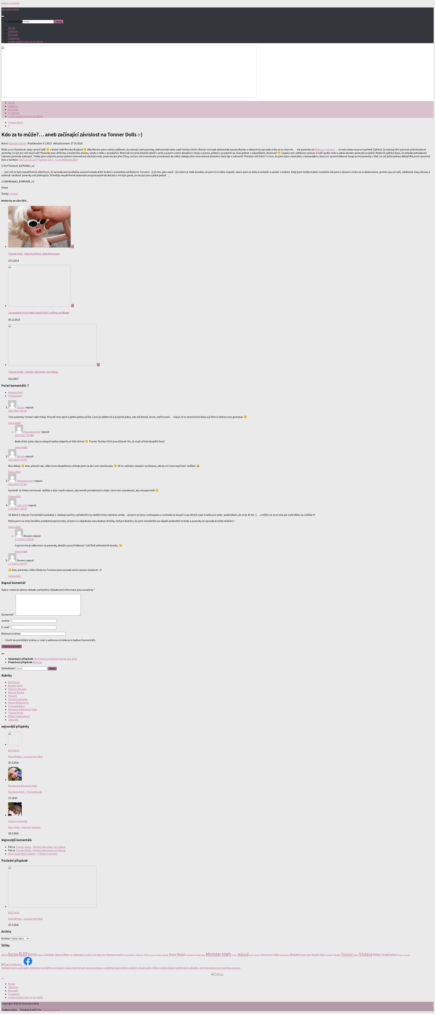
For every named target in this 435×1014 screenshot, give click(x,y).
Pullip (276, 954)
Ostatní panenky (18, 699)
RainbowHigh (284, 955)
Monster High (218, 954)
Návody (12, 695)
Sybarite (337, 954)
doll (70, 955)
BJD (23, 954)
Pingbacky (15, 395)
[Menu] (2, 16)
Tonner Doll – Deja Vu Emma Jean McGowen (34, 253)
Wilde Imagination (19, 716)
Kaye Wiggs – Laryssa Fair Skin (25, 756)
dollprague (78, 954)
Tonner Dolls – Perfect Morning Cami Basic (33, 371)
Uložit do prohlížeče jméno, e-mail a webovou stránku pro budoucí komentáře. (50, 640)
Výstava (365, 954)
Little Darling (191, 955)
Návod (243, 954)
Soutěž (315, 954)
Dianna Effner (62, 954)
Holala (158, 955)
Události (13, 31)
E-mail (6, 627)
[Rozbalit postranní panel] (2, 653)
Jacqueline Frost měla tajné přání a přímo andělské (38, 312)
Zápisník (13, 719)
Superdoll (329, 955)
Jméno (6, 620)
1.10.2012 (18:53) (17, 508)
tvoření (356, 955)
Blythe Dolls (15, 685)
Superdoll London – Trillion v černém (36, 853)
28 (72, 305)
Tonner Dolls (15, 122)
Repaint (295, 954)
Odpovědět (14, 423)
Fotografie (139, 955)
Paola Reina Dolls (18, 702)
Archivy (5, 938)
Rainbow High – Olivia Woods (25, 792)
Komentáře (15, 392)
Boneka (40, 955)
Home (11, 28)
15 (72, 246)
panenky (257, 955)
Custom (49, 954)
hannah (153, 955)
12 (98, 364)
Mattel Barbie (16, 692)
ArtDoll (4, 954)
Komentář (8, 614)
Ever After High (99, 954)
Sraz (322, 954)
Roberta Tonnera (325, 149)
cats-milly (22, 505)
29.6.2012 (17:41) (17, 484)
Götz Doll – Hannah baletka (24, 827)
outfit (251, 955)
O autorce (14, 38)
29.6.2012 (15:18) (17, 410)
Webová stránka (10, 633)
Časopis (407, 955)
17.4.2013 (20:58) (24, 539)
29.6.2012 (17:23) (17, 459)
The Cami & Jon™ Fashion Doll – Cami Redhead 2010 (48, 159)
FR (145, 955)
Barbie (13, 954)
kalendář (165, 955)
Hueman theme (51, 1009)
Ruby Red (306, 954)
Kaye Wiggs (177, 954)
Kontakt (13, 34)
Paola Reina (267, 954)
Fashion (119, 954)
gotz (148, 955)
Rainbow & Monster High (22, 709)
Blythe (32, 954)
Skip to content (10, 3)
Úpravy (400, 955)
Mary (11, 853)
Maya (203, 955)
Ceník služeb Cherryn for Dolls (25, 41)
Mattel (198, 955)
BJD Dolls (14, 682)
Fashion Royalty (17, 689)
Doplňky (88, 954)
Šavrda (21, 407)
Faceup (110, 954)
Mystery (234, 955)
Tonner (14, 193)
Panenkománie (10, 9)
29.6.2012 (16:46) (24, 435)
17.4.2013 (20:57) (17, 563)
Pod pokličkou (16, 706)
